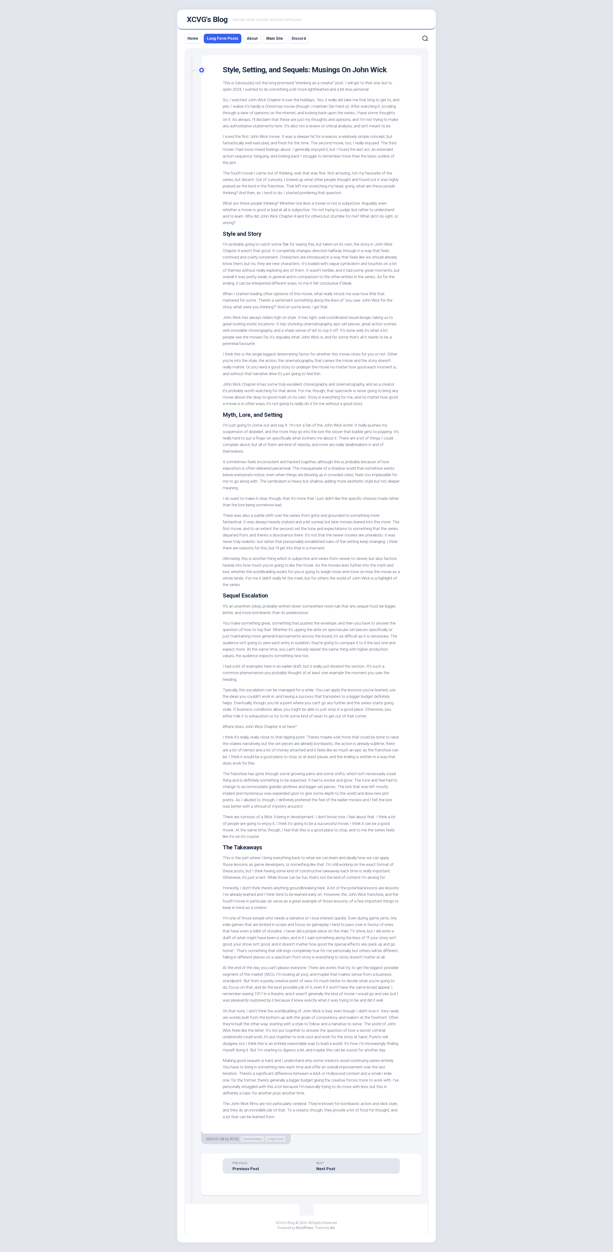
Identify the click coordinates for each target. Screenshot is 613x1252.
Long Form (275, 1139)
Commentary (252, 1139)
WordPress (304, 1228)
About (252, 38)
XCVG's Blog (207, 19)
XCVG (234, 1139)
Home (192, 38)
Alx (332, 1228)
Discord (299, 38)
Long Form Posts (222, 38)
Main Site (274, 38)
